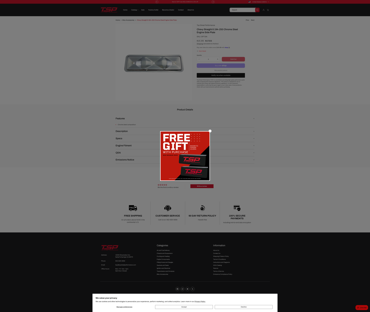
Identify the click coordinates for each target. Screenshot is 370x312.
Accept (184, 307)
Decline (244, 307)
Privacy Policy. (200, 301)
